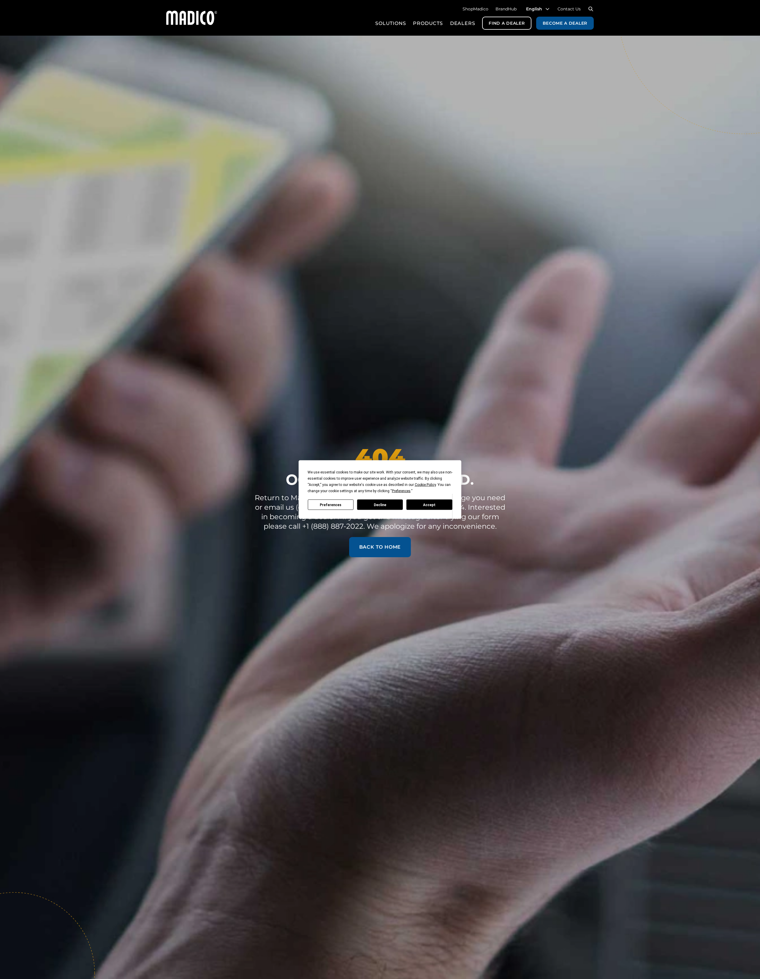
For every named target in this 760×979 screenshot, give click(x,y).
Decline (380, 505)
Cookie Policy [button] (425, 485)
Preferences (330, 505)
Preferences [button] (401, 491)
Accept (429, 505)
